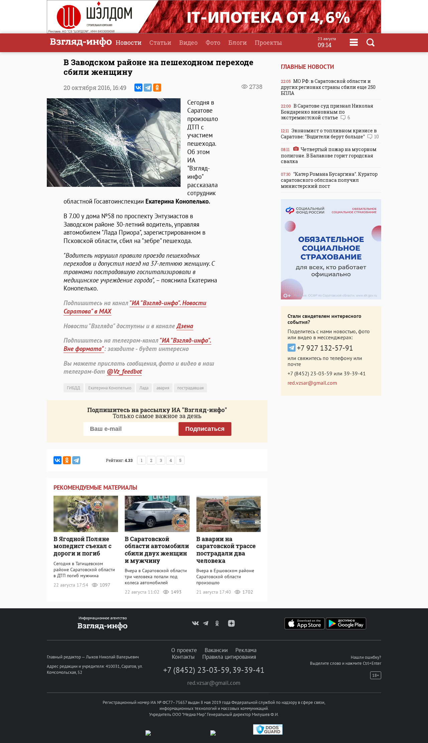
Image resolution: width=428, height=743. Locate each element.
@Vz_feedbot (124, 371)
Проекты (268, 42)
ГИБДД (73, 388)
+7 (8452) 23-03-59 (310, 373)
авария (162, 388)
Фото (213, 42)
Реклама (245, 650)
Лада (143, 388)
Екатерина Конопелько (109, 388)
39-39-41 (355, 373)
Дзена (185, 326)
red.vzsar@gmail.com (312, 382)
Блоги (237, 42)
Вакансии (216, 650)
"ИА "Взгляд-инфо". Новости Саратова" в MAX (135, 307)
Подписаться (205, 428)
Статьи (160, 42)
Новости (128, 42)
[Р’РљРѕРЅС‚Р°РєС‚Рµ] (138, 88)
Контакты (183, 656)
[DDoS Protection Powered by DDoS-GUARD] (268, 733)
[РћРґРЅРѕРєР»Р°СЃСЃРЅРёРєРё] (157, 88)
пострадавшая (190, 388)
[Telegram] (148, 88)
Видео (188, 42)
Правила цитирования (229, 656)
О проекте (184, 650)
